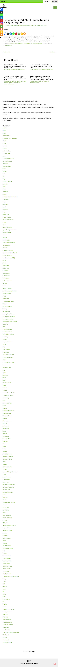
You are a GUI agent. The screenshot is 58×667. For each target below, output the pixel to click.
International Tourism (8, 357)
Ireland (31, 81)
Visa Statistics (6, 629)
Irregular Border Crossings (9, 362)
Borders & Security (8, 81)
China (4, 212)
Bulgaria (4, 194)
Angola (4, 143)
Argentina (5, 146)
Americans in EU (6, 135)
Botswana (5, 184)
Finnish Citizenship (7, 288)
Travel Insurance (7, 573)
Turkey (4, 579)
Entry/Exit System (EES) (9, 258)
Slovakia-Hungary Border (9, 502)
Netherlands (16, 82)
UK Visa (4, 594)
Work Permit (6, 635)
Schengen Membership (8, 487)
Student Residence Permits (9, 525)
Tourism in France (7, 558)
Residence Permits (29, 25)
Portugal (5, 451)
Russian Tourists (7, 477)
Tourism (5, 553)
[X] (8, 33)
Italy (4, 370)
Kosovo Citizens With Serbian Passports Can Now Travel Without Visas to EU (15, 66)
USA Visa (5, 604)
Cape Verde (5, 209)
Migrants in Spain (7, 413)
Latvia (4, 385)
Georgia (4, 303)
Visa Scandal (6, 627)
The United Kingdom (8, 548)
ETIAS (4, 263)
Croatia (4, 222)
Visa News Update (7, 622)
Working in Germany (7, 642)
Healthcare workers (7, 331)
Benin (4, 174)
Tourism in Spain (7, 568)
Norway (4, 431)
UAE (4, 584)
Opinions (5, 433)
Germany (5, 309)
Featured (5, 283)
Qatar (4, 461)
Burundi (4, 202)
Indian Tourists (6, 349)
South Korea (6, 510)
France (4, 296)
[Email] (19, 33)
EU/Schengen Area (8, 69)
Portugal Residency (7, 459)
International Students (8, 354)
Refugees (5, 464)
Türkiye (4, 581)
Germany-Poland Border (8, 319)
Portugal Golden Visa (8, 456)
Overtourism (6, 436)
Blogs (4, 179)
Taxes (4, 540)
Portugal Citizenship (8, 454)
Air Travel (5, 128)
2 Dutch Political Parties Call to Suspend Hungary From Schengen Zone (15, 78)
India (4, 347)
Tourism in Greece (7, 561)
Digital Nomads (6, 240)
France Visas (6, 298)
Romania (5, 469)
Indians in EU (6, 352)
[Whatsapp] (13, 33)
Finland (4, 286)
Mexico (4, 405)
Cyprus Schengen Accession (10, 230)
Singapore (5, 497)
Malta (4, 400)
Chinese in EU (6, 214)
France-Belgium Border (8, 301)
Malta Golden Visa (7, 403)
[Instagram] (1, 23)
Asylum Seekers (7, 151)
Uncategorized (6, 599)
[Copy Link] (22, 33)
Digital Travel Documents (9, 242)
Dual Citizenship (6, 245)
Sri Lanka (5, 520)
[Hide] (0, 37)
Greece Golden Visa (7, 329)
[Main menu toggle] (55, 7)
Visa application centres (8, 609)
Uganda (4, 589)
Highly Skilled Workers (8, 334)
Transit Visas (6, 571)
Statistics (5, 523)
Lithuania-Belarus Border (9, 393)
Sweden (5, 533)
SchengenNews (8, 45)
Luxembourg (6, 398)
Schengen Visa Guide (8, 492)
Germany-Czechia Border (9, 314)
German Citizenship (7, 306)
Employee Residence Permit (12, 25)
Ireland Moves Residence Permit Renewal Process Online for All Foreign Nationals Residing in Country (42, 78)
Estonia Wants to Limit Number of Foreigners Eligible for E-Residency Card (41, 66)
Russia (4, 474)
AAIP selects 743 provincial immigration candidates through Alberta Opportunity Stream (24, 104)
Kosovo (4, 377)
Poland (4, 446)
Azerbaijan (5, 163)
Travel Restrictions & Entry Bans (11, 576)
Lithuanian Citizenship (8, 395)
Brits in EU (5, 191)
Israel (4, 365)
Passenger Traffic (7, 438)
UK (3, 591)
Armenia (5, 148)
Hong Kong (5, 337)
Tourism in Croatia (7, 556)
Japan (4, 372)
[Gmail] (1, 29)
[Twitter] (30, 661)
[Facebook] (5, 33)
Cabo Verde (5, 204)
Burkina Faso (6, 199)
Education (5, 247)
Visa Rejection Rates (8, 624)
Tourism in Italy (6, 563)
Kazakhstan (5, 375)
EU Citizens (5, 270)
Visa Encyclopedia (10, 9)
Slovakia (5, 500)
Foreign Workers (7, 293)
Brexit (4, 189)
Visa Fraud (5, 617)
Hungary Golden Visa (8, 342)
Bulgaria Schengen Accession (10, 196)
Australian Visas (6, 153)
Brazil (4, 186)
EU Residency (6, 278)
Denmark (5, 237)
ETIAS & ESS (6, 265)
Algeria (4, 133)
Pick (19, 69)
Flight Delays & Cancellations (10, 291)
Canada (4, 207)
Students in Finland (7, 528)
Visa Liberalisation (7, 619)
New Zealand (6, 428)
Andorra (4, 140)
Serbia (4, 494)
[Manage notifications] (55, 664)
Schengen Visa (6, 489)
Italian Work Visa (7, 367)
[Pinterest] (16, 33)
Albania (4, 130)
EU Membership (6, 275)
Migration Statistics (7, 421)
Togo (4, 551)
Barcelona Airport (7, 166)
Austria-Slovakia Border (8, 158)
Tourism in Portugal (7, 566)
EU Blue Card (6, 268)
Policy (21, 69)
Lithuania (5, 390)
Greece (4, 326)
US (3, 601)
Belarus (4, 168)
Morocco (5, 423)
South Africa (6, 507)
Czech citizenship (7, 232)
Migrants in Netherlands (8, 410)
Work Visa (5, 637)
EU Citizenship (6, 273)
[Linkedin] (10, 33)
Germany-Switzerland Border (10, 321)
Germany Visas (6, 311)
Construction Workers (8, 219)
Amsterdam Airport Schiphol (10, 138)
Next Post (53, 52)
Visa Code (5, 614)
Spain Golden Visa (7, 515)
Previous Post (6, 52)
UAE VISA (5, 586)
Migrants (6, 82)
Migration (21, 25)
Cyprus (4, 224)
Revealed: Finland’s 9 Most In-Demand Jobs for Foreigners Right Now (26, 43)
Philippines (5, 441)
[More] (24, 33)
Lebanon (5, 388)
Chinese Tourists (7, 217)
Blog (4, 176)
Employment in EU (7, 255)
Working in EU (6, 640)
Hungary (24, 81)
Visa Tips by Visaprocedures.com (11, 632)
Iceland (4, 344)
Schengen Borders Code (9, 484)
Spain (4, 512)
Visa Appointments (7, 612)
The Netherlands (7, 545)
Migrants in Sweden (7, 416)
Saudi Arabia (6, 482)
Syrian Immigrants (7, 538)
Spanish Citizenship (7, 517)
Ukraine (4, 596)
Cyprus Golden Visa (7, 227)
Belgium (5, 171)
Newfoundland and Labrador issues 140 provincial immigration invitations (20, 101)
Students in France (7, 530)
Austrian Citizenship (7, 161)
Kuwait (4, 380)
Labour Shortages (7, 382)
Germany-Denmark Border (9, 316)
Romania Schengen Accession (10, 472)
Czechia (4, 235)
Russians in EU (6, 479)
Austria (4, 156)
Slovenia (5, 505)
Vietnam (5, 607)
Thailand (5, 543)
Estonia (31, 69)
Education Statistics (8, 250)
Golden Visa (5, 324)
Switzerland (5, 535)
